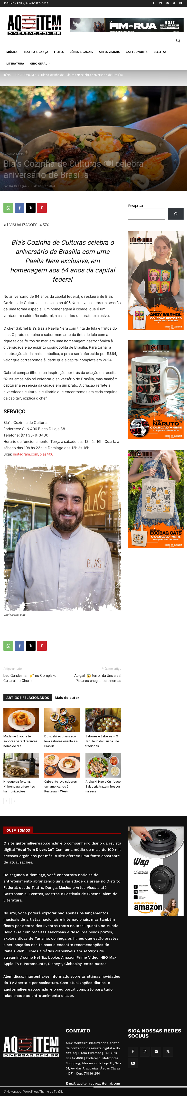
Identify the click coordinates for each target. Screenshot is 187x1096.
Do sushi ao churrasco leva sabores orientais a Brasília (61, 741)
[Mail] (167, 3)
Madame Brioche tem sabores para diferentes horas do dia (20, 741)
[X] (174, 3)
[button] (178, 40)
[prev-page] (6, 801)
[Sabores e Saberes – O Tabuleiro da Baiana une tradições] (103, 720)
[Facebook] (154, 3)
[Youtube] (181, 3)
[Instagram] (160, 3)
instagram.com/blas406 (33, 454)
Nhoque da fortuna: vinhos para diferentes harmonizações (19, 786)
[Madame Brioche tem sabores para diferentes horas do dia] (21, 720)
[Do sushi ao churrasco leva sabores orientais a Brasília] (62, 720)
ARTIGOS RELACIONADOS (27, 697)
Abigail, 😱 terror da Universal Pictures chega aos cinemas (97, 678)
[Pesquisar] (176, 214)
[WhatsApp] (8, 208)
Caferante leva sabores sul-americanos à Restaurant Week (60, 786)
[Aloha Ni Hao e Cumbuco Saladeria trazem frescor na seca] (103, 765)
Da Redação (18, 186)
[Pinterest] (42, 208)
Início (7, 75)
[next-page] (14, 801)
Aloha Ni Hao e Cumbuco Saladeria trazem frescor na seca (103, 786)
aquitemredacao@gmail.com (98, 1083)
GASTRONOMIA (26, 75)
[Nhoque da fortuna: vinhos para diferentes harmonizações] (21, 765)
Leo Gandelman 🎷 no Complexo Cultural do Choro (29, 678)
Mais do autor (67, 697)
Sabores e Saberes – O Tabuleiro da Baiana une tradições (102, 741)
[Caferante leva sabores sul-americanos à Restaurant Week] (62, 765)
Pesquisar (135, 205)
